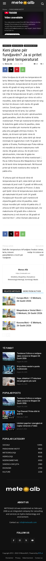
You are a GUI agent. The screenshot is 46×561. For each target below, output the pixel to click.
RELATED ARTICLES (12, 291)
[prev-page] (4, 335)
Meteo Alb (8, 64)
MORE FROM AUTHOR (32, 291)
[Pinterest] (16, 69)
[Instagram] (19, 540)
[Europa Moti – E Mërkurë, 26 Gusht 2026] (9, 301)
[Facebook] (5, 69)
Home (5, 9)
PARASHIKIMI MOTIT (16, 9)
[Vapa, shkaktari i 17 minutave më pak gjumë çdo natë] (9, 381)
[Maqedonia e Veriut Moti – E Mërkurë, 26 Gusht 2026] (9, 313)
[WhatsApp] (22, 69)
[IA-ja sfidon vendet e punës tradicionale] (9, 369)
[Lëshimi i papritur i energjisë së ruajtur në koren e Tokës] (9, 426)
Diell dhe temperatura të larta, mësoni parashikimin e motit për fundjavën (13, 253)
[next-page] (8, 335)
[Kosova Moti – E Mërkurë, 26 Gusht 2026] (9, 325)
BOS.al (40, 553)
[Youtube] (32, 540)
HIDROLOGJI (7, 46)
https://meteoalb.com (23, 273)
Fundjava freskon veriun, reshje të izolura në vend (33, 252)
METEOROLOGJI (17, 46)
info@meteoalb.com (28, 522)
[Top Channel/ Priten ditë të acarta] (9, 414)
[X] (11, 69)
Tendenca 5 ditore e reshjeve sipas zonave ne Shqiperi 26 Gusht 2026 (29, 355)
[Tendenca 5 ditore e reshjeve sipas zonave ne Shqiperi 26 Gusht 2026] (9, 356)
